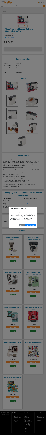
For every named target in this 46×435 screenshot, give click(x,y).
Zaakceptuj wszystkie (30, 225)
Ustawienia (22, 225)
